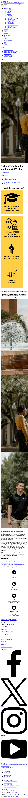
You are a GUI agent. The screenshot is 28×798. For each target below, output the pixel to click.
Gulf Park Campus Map (6, 647)
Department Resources (18, 564)
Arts (5, 31)
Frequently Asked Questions (7, 561)
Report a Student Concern (10, 787)
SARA (5, 789)
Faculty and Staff (8, 56)
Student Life (6, 30)
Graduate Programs (11, 19)
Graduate (9, 14)
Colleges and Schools (12, 21)
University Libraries (11, 27)
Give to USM (4, 649)
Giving (5, 44)
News (5, 42)
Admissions (6, 9)
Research (6, 29)
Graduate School (10, 23)
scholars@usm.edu (14, 577)
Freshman (9, 11)
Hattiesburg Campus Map (7, 631)
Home (5, 178)
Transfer (8, 12)
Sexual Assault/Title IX (9, 791)
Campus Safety (7, 772)
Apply (5, 38)
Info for (2, 47)
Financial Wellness (8, 180)
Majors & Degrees (8, 40)
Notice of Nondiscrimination (10, 781)
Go (19, 4)
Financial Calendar (10, 563)
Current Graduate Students (10, 52)
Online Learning (10, 26)
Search (2, 59)
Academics (6, 16)
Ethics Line (6, 777)
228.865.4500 (4, 642)
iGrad (7, 172)
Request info (7, 35)
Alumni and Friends (8, 55)
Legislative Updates (8, 780)
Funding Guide (9, 564)
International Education (12, 25)
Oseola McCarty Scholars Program (12, 182)
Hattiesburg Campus (9, 620)
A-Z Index (6, 769)
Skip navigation (4, 1)
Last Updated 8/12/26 (13, 796)
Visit (5, 36)
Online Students (7, 54)
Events (5, 43)
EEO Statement (7, 775)
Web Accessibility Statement (10, 792)
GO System (3, 172)
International (9, 15)
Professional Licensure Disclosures (12, 785)
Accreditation (7, 771)
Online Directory (8, 783)
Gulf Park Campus (8, 635)
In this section (4, 175)
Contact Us (3, 629)
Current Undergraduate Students (11, 51)
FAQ (5, 183)
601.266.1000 (4, 626)
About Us (6, 184)
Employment (7, 776)
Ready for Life (7, 8)
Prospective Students (8, 50)
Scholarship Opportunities (10, 179)
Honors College (10, 22)
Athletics (6, 33)
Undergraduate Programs (12, 18)
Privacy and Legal (8, 784)
